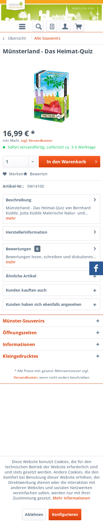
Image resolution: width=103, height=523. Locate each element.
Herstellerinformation (26, 232)
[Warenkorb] (78, 26)
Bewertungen (18, 248)
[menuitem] (38, 26)
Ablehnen (34, 514)
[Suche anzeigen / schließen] (38, 26)
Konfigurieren (65, 514)
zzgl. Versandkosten (36, 140)
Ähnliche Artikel (21, 275)
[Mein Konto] (65, 26)
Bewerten (38, 173)
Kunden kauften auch (26, 290)
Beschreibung (18, 199)
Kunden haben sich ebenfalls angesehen (43, 304)
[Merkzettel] (51, 26)
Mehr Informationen (71, 498)
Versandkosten (26, 377)
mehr (11, 218)
